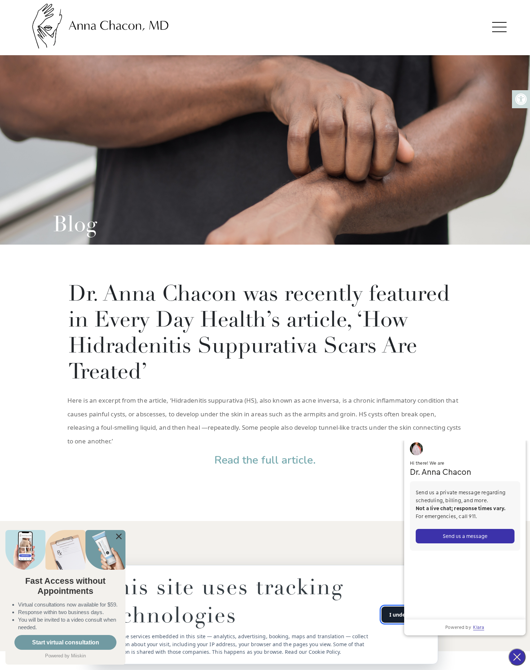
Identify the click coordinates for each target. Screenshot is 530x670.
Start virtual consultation (65, 642)
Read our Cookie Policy (312, 651)
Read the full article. (265, 460)
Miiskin (78, 655)
